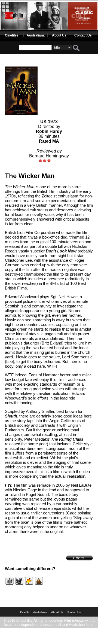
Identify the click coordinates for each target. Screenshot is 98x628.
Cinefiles (12, 35)
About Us (59, 35)
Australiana (36, 35)
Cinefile (24, 612)
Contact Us (83, 35)
